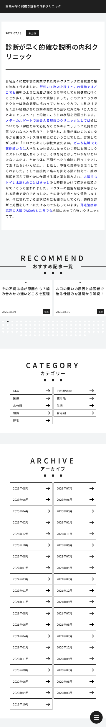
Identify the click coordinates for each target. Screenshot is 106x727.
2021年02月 (65, 636)
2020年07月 (65, 670)
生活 (60, 406)
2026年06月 (21, 499)
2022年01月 (21, 590)
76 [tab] (30, 332)
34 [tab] (48, 325)
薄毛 (16, 420)
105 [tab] (76, 335)
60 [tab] (62, 328)
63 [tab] (76, 328)
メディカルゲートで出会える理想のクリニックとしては (48, 120)
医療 (16, 398)
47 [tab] (3, 328)
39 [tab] (71, 325)
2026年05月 (65, 499)
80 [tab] (48, 332)
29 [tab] (26, 325)
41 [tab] (80, 325)
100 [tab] (53, 335)
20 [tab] (89, 322)
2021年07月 (65, 613)
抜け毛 (61, 398)
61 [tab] (66, 328)
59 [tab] (57, 328)
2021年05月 (65, 624)
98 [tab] (44, 335)
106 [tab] (80, 335)
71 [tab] (8, 332)
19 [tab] (85, 322)
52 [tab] (26, 328)
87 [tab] (80, 332)
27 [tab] (17, 325)
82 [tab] (57, 332)
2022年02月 (65, 579)
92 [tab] (103, 332)
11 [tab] (48, 322)
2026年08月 (21, 488)
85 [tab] (71, 332)
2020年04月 (21, 693)
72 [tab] (12, 332)
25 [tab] (8, 325)
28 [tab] (21, 325)
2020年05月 (65, 681)
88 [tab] (85, 332)
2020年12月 (65, 647)
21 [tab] (94, 322)
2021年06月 (21, 624)
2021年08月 (21, 613)
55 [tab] (39, 328)
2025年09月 (65, 545)
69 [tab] (103, 328)
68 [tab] (98, 328)
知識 (16, 413)
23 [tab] (103, 322)
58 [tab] (53, 328)
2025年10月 (21, 545)
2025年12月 (21, 534)
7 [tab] (30, 322)
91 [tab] (98, 332)
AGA (16, 391)
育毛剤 (61, 413)
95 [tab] (30, 335)
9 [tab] (39, 322)
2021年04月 (21, 636)
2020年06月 (21, 681)
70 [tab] (3, 332)
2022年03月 (21, 579)
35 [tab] (53, 325)
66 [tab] (89, 328)
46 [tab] (103, 325)
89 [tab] (89, 332)
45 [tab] (98, 325)
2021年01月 (21, 647)
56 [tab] (44, 328)
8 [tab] (35, 322)
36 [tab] (57, 325)
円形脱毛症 (64, 391)
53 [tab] (30, 328)
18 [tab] (80, 322)
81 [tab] (53, 332)
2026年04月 (21, 511)
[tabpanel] (52, 298)
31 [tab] (35, 325)
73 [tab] (17, 332)
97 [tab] (39, 335)
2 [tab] (8, 322)
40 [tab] (76, 325)
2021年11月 (21, 602)
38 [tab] (66, 325)
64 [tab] (80, 328)
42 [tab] (85, 325)
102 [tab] (62, 335)
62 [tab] (71, 328)
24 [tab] (3, 325)
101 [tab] (57, 335)
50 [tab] (17, 328)
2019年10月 (21, 704)
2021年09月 (65, 602)
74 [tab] (21, 332)
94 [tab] (26, 335)
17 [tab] (76, 322)
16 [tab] (71, 322)
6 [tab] (25, 322)
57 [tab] (48, 328)
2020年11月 (21, 659)
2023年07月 (65, 556)
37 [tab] (62, 325)
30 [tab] (30, 325)
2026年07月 (65, 488)
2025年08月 (21, 556)
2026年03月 (65, 511)
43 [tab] (89, 325)
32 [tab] (39, 325)
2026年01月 (65, 522)
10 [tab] (44, 322)
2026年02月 (21, 522)
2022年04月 (65, 568)
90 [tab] (94, 332)
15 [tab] (66, 322)
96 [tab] (35, 335)
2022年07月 (21, 568)
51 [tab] (21, 328)
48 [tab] (8, 328)
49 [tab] (12, 328)
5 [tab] (21, 322)
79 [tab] (44, 332)
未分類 (32, 33)
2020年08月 (21, 670)
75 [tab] (26, 332)
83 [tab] (62, 332)
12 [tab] (53, 322)
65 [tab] (85, 328)
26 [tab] (12, 325)
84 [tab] (66, 332)
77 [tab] (35, 332)
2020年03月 (65, 693)
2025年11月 (65, 534)
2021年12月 (65, 590)
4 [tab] (16, 322)
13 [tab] (57, 322)
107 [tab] (85, 335)
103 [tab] (66, 335)
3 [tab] (12, 322)
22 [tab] (98, 322)
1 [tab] (3, 322)
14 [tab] (62, 322)
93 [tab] (21, 335)
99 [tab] (48, 335)
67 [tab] (94, 328)
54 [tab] (35, 328)
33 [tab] (44, 325)
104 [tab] (71, 335)
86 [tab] (76, 332)
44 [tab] (94, 325)
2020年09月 (65, 659)
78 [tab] (39, 332)
